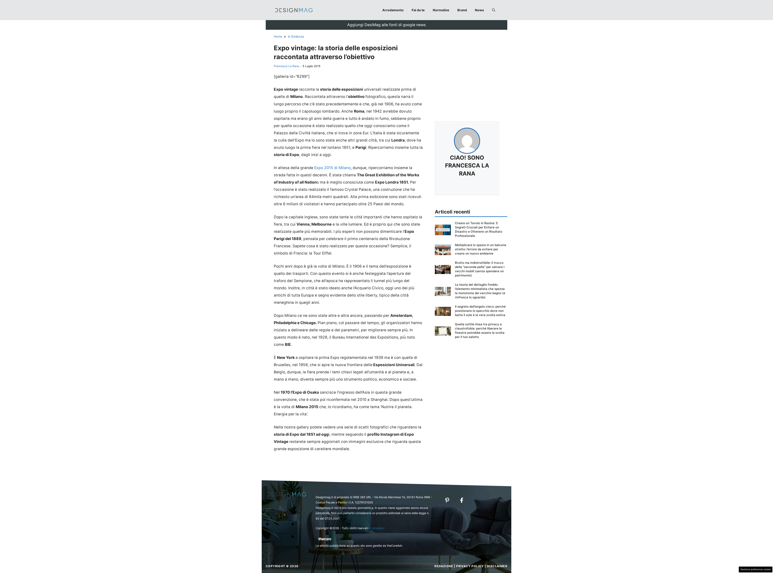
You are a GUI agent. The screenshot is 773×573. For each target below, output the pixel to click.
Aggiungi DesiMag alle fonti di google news (386, 25)
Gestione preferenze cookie (755, 569)
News (479, 10)
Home (278, 36)
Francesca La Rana (286, 66)
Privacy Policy (470, 566)
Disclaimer (497, 566)
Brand (462, 10)
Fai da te (418, 10)
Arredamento (393, 10)
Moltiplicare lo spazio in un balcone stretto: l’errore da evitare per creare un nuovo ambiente (480, 249)
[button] (493, 10)
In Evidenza (296, 36)
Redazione (443, 566)
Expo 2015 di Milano (332, 167)
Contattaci (377, 528)
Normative (441, 10)
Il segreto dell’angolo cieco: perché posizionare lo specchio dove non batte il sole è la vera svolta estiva (480, 311)
